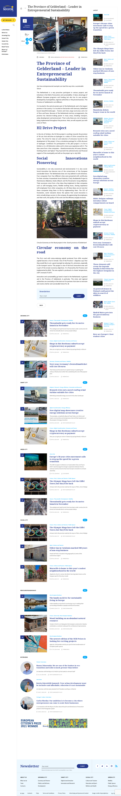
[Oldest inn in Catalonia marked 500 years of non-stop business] (35, 553)
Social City (5, 44)
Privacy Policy (61, 793)
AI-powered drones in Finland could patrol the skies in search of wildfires (103, 292)
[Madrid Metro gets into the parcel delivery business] (98, 304)
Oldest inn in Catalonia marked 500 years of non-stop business (68, 549)
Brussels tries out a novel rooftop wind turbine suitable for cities (68, 391)
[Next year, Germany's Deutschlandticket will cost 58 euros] (35, 369)
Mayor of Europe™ (4, 50)
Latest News (5, 30)
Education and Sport (91, 783)
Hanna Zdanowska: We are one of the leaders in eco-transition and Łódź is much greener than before (58, 666)
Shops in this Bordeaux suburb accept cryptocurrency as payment (67, 344)
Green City (5, 41)
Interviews (5, 54)
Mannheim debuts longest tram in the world (104, 111)
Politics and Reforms (43, 783)
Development (42, 786)
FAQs (37, 793)
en (25, 21)
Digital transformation (67, 780)
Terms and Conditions (48, 793)
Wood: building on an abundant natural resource (67, 619)
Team (21, 783)
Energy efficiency (112, 786)
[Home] (21, 8)
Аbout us (4, 32)
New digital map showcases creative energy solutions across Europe (66, 411)
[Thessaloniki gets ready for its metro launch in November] (35, 328)
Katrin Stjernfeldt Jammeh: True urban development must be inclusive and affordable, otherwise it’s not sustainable (61, 684)
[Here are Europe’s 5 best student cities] (98, 326)
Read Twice (5, 47)
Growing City (6, 35)
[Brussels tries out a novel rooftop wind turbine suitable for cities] (35, 395)
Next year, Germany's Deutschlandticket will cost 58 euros (68, 365)
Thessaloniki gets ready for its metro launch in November (67, 324)
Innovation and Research (68, 783)
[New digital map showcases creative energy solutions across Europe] (35, 415)
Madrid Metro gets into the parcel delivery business (103, 314)
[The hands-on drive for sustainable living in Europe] (35, 602)
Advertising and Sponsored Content (78, 793)
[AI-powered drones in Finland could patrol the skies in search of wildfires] (98, 282)
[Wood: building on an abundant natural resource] (35, 623)
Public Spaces (112, 783)
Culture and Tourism (91, 780)
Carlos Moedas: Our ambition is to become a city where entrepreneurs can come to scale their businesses (59, 702)
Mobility (110, 780)
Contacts (23, 786)
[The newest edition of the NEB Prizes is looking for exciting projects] (35, 643)
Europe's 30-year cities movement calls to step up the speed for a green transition (68, 459)
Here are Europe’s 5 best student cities (103, 335)
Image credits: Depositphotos (100, 793)
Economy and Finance (26, 26)
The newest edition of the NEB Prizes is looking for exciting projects (68, 640)
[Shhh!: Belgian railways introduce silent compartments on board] (98, 191)
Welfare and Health (91, 786)
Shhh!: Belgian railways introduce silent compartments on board (103, 200)
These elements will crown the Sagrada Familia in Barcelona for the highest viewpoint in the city (103, 268)
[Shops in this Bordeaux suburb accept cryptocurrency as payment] (35, 348)
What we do (23, 780)
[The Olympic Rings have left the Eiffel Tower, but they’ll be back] (35, 486)
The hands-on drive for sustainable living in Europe (66, 599)
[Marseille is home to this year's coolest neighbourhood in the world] (35, 573)
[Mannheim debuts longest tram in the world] (98, 104)
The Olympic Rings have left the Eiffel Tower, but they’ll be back (67, 482)
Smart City (5, 38)
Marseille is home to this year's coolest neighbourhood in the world (68, 569)
